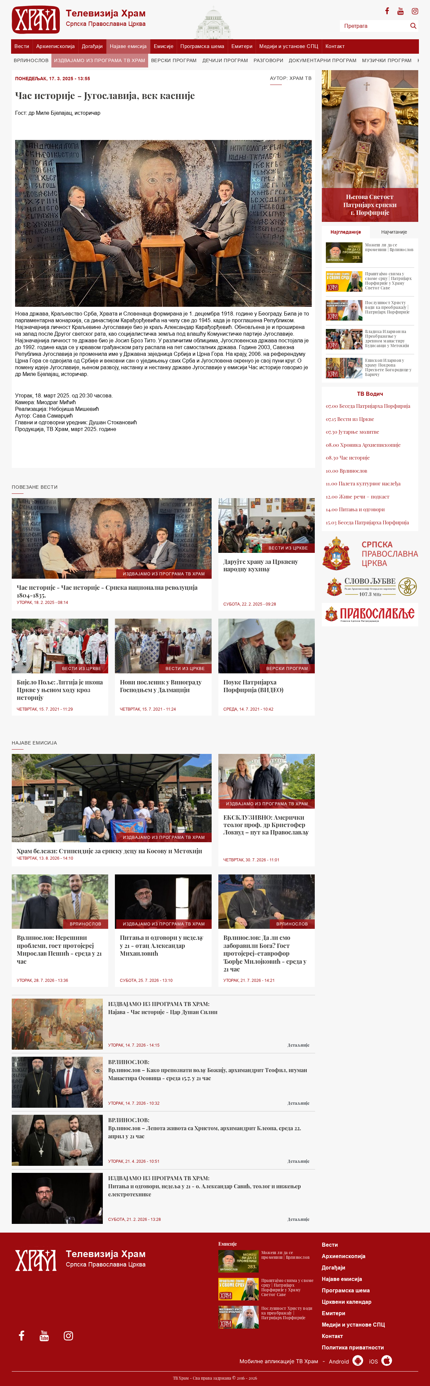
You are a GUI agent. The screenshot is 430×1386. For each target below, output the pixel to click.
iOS (374, 1361)
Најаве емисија (128, 46)
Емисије (164, 46)
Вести (21, 46)
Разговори (269, 60)
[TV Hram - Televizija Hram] (78, 19)
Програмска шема (202, 46)
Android (340, 1361)
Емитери (242, 46)
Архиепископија (55, 46)
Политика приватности (353, 1347)
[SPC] (370, 553)
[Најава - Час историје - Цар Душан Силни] (57, 1024)
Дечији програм (225, 60)
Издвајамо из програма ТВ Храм (99, 60)
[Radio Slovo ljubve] (370, 586)
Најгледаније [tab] (346, 232)
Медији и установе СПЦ (288, 46)
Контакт (335, 46)
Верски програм (174, 60)
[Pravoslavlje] (370, 614)
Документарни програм (322, 60)
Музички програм (387, 60)
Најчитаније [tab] (394, 232)
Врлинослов (31, 60)
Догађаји (92, 46)
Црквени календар (347, 1302)
